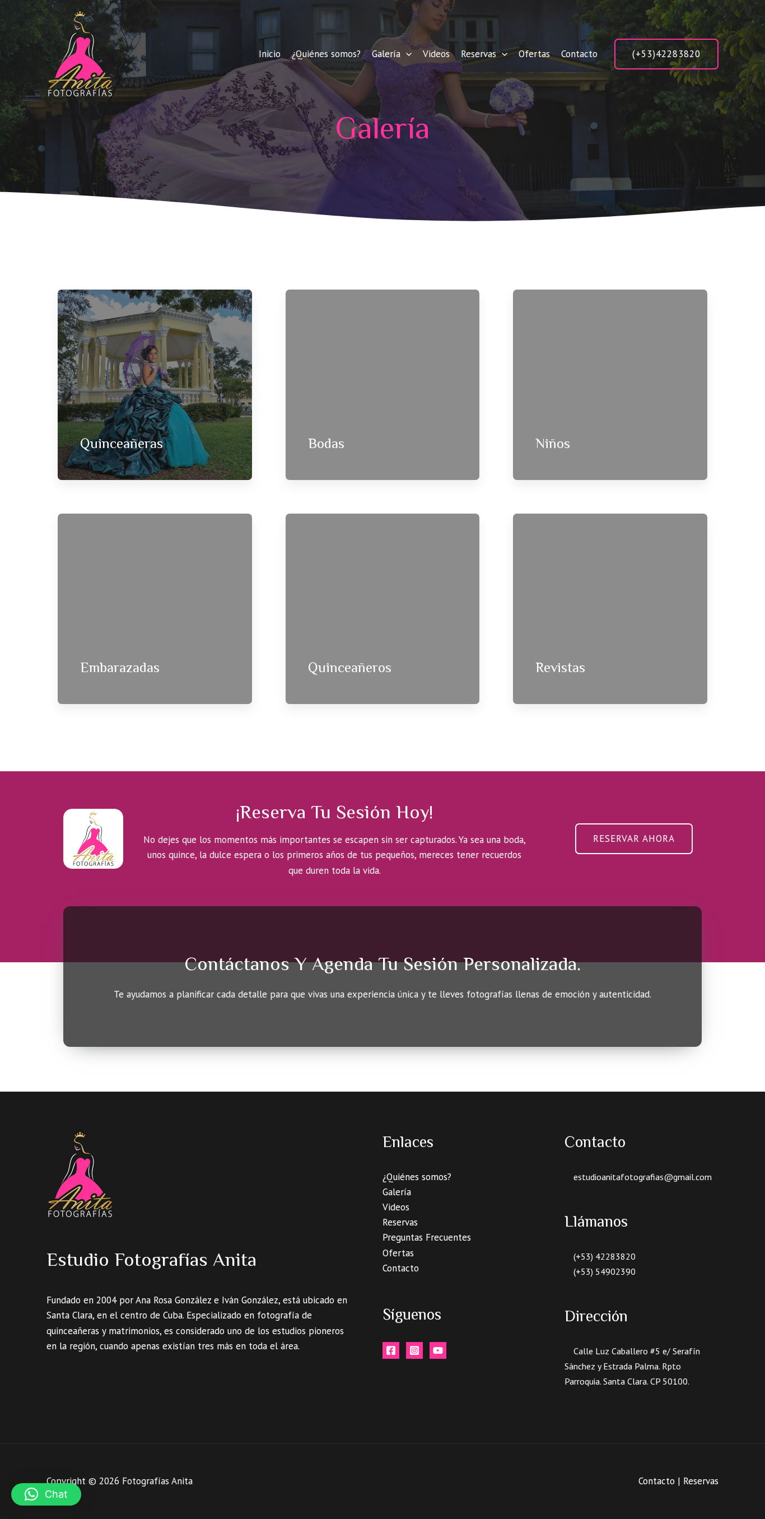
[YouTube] (438, 1350)
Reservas (478, 54)
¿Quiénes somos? (326, 54)
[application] (406, 54)
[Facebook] (390, 1350)
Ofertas (534, 54)
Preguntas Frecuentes (426, 1237)
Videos (436, 54)
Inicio (270, 54)
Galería (386, 54)
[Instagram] (414, 1350)
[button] (666, 54)
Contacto (579, 54)
